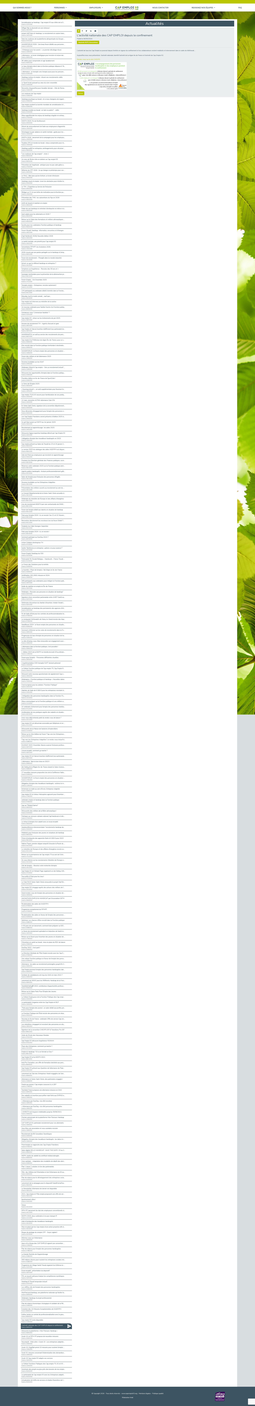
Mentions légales (145, 1393)
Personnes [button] (59, 7)
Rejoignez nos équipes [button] (203, 7)
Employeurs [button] (95, 7)
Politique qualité (157, 1393)
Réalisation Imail (127, 1397)
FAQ (240, 7)
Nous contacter (160, 7)
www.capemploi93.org (129, 1393)
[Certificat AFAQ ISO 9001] (220, 1396)
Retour (80, 93)
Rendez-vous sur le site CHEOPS (88, 59)
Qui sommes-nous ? (22, 7)
